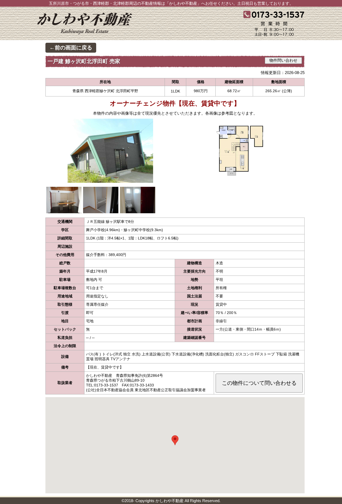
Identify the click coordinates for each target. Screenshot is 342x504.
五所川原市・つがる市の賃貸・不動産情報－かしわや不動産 (101, 26)
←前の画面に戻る (70, 48)
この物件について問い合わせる (259, 383)
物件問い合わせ (283, 60)
